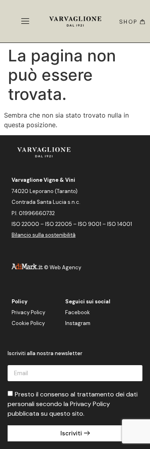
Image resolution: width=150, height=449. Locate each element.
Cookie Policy (28, 323)
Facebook (77, 312)
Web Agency (65, 267)
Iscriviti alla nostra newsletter (45, 354)
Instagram (77, 323)
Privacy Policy (28, 312)
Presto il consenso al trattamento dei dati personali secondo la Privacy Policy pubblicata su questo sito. (73, 404)
